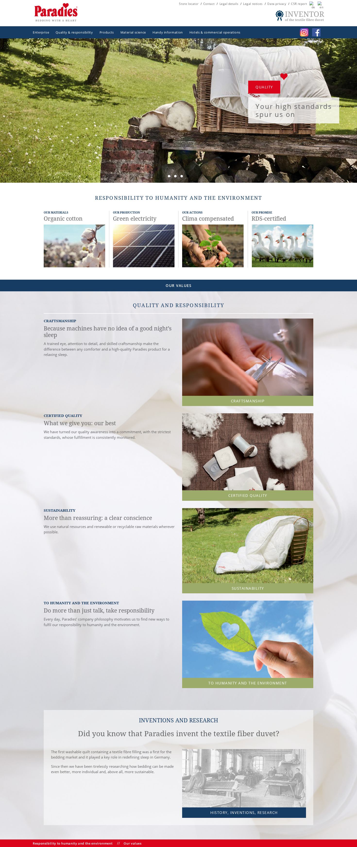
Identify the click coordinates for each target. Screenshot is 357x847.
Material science (133, 32)
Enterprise (41, 32)
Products (107, 32)
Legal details (229, 4)
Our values (132, 843)
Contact (209, 4)
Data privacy (276, 4)
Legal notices (253, 4)
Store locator (188, 4)
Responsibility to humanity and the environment (72, 843)
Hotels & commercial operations (214, 32)
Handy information (168, 32)
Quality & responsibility (74, 32)
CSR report (299, 4)
